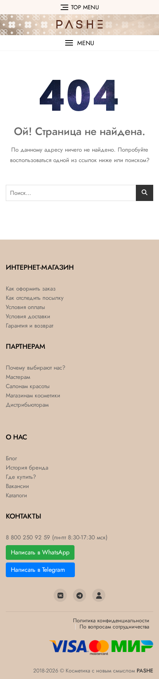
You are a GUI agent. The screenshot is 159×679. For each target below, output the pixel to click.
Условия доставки (28, 316)
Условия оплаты (25, 307)
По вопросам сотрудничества (114, 626)
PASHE (145, 670)
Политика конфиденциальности (111, 620)
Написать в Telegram (40, 569)
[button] (79, 43)
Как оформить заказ (31, 289)
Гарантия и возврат (29, 326)
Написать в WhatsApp (40, 552)
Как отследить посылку (35, 298)
